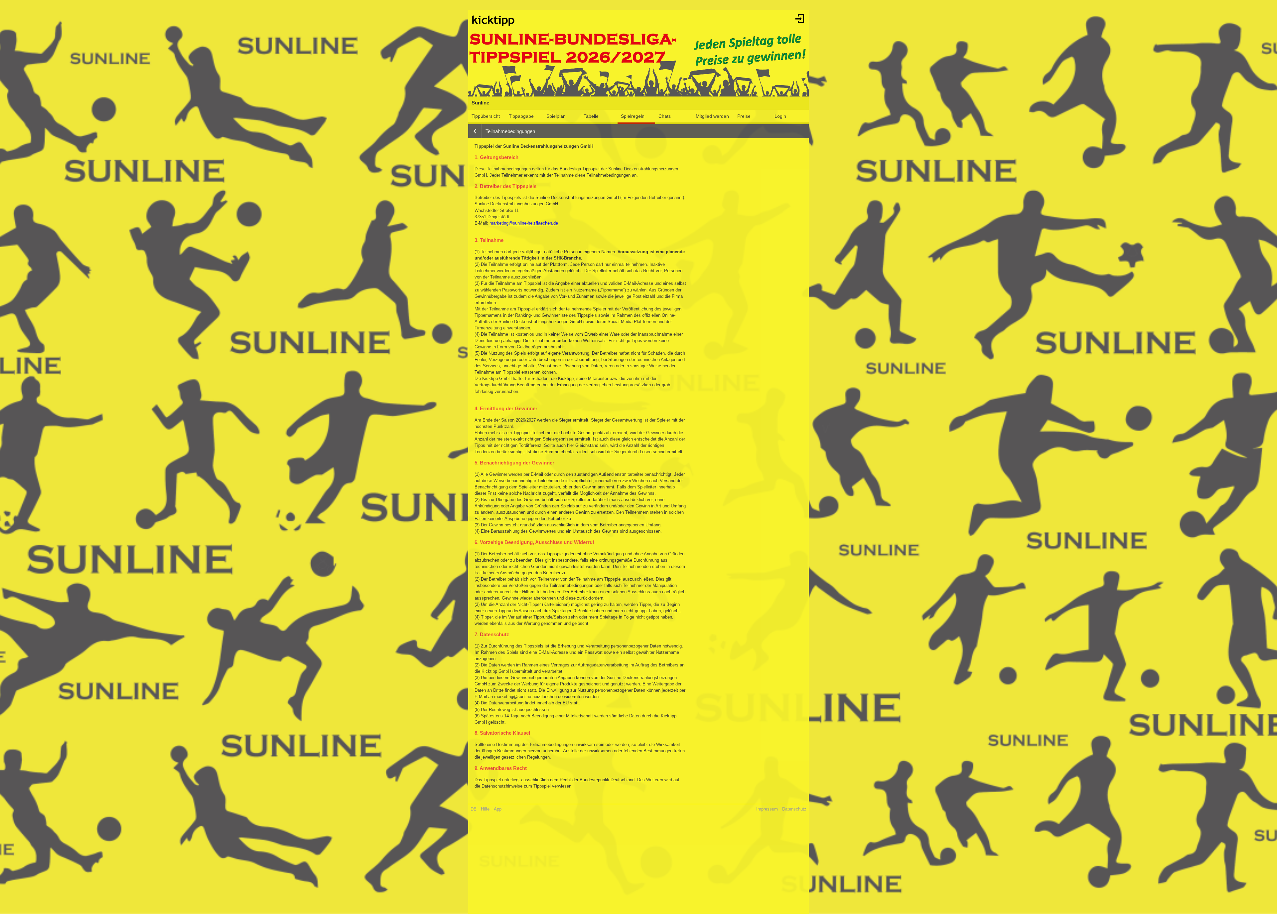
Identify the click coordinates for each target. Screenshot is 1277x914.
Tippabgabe (521, 116)
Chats (664, 116)
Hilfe (485, 809)
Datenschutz (794, 809)
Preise (744, 116)
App (497, 809)
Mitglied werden (712, 116)
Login (780, 116)
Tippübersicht (486, 116)
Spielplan (556, 116)
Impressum (767, 809)
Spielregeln (632, 116)
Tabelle (591, 116)
